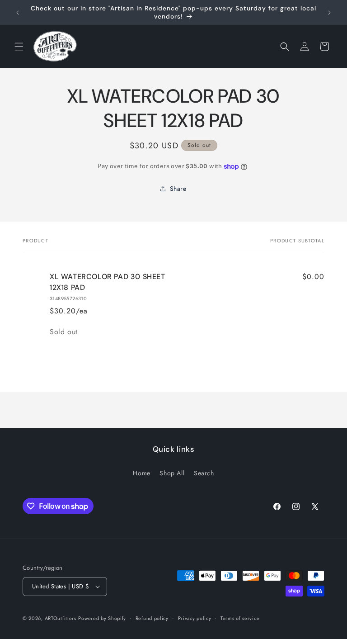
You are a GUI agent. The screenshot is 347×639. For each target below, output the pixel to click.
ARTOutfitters (60, 618)
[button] (19, 47)
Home (141, 473)
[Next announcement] (329, 13)
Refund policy (152, 618)
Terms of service (239, 618)
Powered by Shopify (102, 618)
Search (204, 473)
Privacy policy (194, 618)
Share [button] (178, 188)
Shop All (171, 473)
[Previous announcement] (18, 13)
